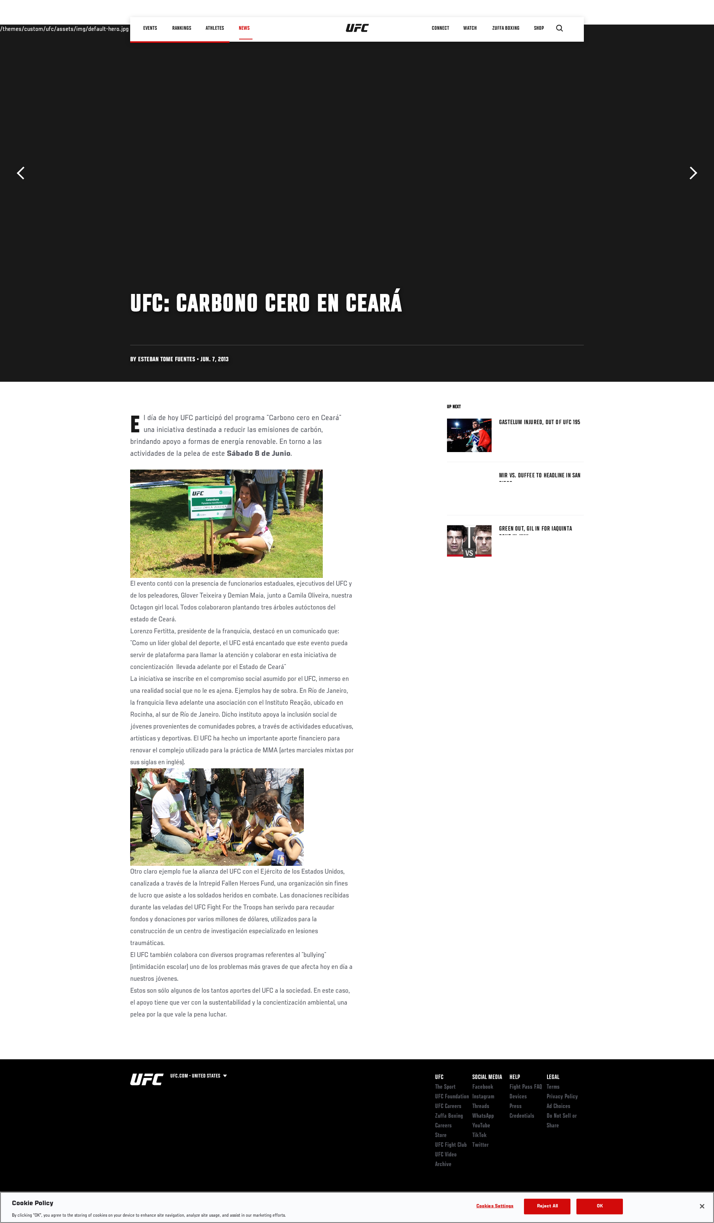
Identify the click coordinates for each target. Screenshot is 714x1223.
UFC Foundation (452, 1097)
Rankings (182, 28)
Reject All (547, 1206)
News (244, 28)
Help (514, 1077)
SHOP (539, 28)
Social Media (487, 1077)
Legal (553, 1077)
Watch (470, 28)
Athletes (215, 28)
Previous (23, 173)
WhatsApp (483, 1116)
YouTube (481, 1126)
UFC (439, 1077)
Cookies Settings (495, 1206)
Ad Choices (558, 1106)
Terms (553, 1087)
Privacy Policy (562, 1097)
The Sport (445, 1087)
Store (441, 1135)
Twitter (480, 1145)
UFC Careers (448, 1106)
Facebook (482, 1087)
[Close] (702, 1206)
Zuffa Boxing (506, 28)
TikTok (479, 1135)
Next (690, 173)
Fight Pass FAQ (525, 1087)
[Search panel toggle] (559, 28)
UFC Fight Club (451, 1145)
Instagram (483, 1097)
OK (600, 1206)
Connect (440, 28)
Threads (480, 1106)
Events (150, 28)
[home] (357, 28)
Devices (518, 1097)
